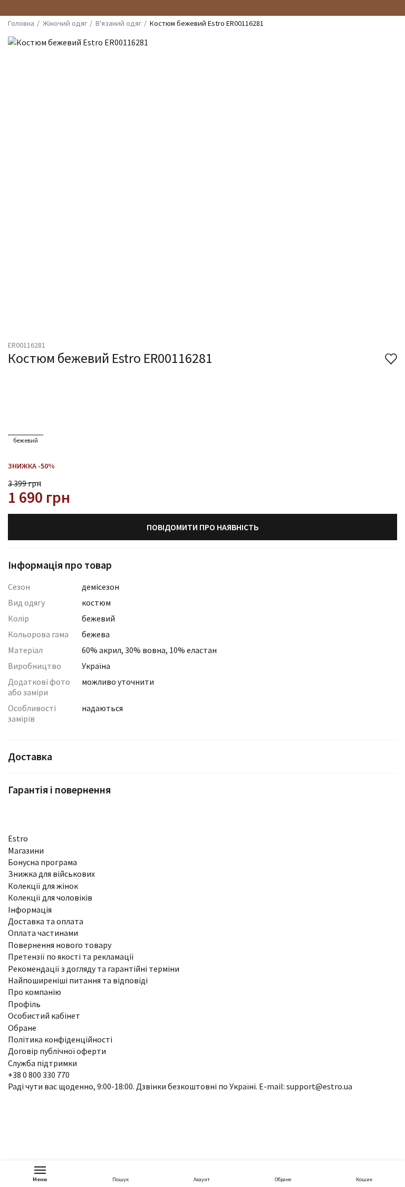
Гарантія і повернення (59, 789)
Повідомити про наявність (203, 527)
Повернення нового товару (59, 945)
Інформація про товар (60, 564)
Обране (283, 1179)
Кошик (364, 1179)
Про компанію (34, 992)
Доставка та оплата (45, 921)
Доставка (30, 756)
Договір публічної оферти (57, 1051)
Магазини (26, 850)
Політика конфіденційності (60, 1039)
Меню (40, 1179)
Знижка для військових (51, 873)
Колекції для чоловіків (50, 897)
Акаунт (202, 1179)
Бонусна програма (42, 862)
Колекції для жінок (43, 885)
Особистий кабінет (44, 1015)
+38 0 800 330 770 (39, 1074)
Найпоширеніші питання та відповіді (78, 980)
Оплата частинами (43, 932)
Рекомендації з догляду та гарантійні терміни (93, 968)
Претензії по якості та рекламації (71, 956)
